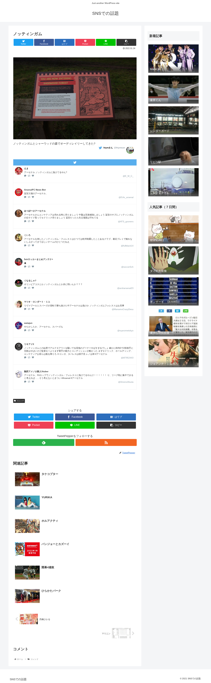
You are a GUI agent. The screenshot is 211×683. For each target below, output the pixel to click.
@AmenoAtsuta (125, 382)
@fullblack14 (127, 245)
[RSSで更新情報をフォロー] (106, 442)
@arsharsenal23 (125, 288)
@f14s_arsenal (126, 197)
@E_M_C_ (128, 176)
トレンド (20, 401)
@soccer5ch (127, 267)
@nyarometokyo (125, 330)
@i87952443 (127, 357)
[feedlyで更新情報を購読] (43, 442)
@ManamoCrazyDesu (122, 309)
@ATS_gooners (125, 221)
